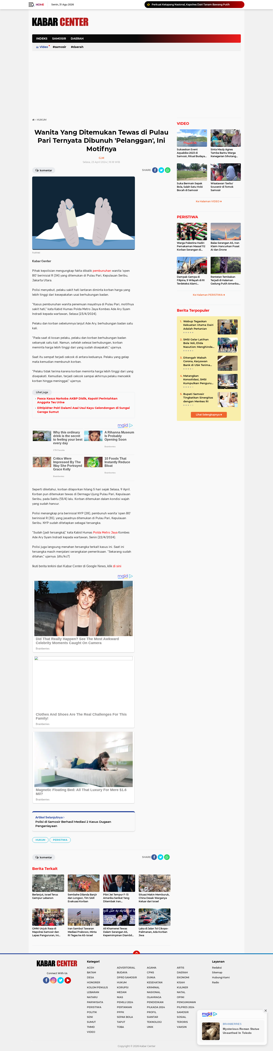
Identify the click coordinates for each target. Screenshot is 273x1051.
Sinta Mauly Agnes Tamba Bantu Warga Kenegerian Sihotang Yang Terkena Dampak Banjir (224, 153)
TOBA (120, 1026)
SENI (90, 1016)
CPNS (150, 972)
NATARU (92, 997)
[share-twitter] (161, 170)
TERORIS (182, 1021)
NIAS (120, 997)
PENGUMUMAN (186, 1002)
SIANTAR (152, 1016)
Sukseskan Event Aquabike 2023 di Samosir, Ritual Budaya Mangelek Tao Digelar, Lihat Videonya (191, 153)
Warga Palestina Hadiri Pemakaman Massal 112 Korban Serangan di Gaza (191, 246)
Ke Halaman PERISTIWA (208, 294)
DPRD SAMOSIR (127, 977)
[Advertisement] (168, 41)
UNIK (150, 1026)
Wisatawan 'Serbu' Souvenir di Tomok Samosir (222, 187)
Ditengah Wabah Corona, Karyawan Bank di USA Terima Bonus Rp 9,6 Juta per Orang (198, 361)
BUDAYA (122, 972)
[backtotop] (136, 954)
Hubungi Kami (221, 977)
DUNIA (151, 977)
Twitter (62, 985)
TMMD (91, 1026)
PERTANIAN (124, 1007)
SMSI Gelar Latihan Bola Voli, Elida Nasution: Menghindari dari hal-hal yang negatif (198, 343)
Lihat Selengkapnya (208, 414)
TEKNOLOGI (154, 1021)
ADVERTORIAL (126, 967)
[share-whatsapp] (167, 170)
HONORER (93, 982)
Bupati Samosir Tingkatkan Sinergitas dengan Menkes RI (198, 397)
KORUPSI (123, 987)
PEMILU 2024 (125, 1002)
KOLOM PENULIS (97, 987)
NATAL (181, 992)
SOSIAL (181, 1016)
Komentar (45, 170)
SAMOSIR (59, 38)
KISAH (181, 982)
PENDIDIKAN (155, 1002)
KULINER (182, 987)
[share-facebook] (155, 170)
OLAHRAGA (154, 997)
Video (44, 47)
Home (40, 4)
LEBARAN (93, 992)
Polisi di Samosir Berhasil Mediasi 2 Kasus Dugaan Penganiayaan (73, 824)
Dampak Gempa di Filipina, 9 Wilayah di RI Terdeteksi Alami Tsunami (191, 280)
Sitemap (217, 972)
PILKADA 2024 (156, 1007)
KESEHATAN (154, 982)
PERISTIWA (60, 839)
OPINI (180, 997)
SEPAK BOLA (125, 1016)
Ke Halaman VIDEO (208, 201)
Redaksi (217, 967)
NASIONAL (153, 992)
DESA (90, 977)
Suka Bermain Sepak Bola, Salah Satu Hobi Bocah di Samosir (190, 187)
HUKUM (40, 839)
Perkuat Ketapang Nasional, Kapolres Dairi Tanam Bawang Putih (191, 4)
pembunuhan (102, 271)
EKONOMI (183, 977)
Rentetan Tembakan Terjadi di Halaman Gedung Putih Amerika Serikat (224, 280)
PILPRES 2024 (185, 1007)
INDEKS (41, 38)
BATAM (91, 972)
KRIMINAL (153, 987)
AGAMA (151, 967)
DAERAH (77, 38)
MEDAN (122, 992)
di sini (117, 566)
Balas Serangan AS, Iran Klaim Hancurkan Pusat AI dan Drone (225, 246)
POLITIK (92, 1012)
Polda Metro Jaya (105, 532)
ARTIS (180, 967)
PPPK (120, 1012)
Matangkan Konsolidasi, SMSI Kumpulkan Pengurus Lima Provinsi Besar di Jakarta (198, 379)
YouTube (70, 985)
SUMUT (91, 1021)
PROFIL (151, 1012)
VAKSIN (182, 1026)
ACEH (90, 967)
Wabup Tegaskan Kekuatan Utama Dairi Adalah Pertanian (198, 325)
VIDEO (183, 123)
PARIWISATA (95, 1002)
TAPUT (121, 1021)
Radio (215, 982)
